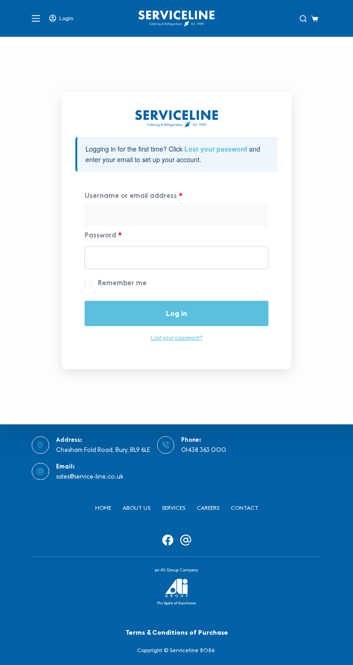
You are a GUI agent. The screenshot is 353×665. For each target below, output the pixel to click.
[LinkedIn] (185, 540)
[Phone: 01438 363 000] (166, 445)
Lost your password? (177, 337)
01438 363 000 (203, 449)
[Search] (303, 18)
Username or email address (133, 195)
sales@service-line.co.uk (90, 476)
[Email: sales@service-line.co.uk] (40, 471)
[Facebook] (167, 540)
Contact (244, 507)
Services (173, 507)
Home (103, 507)
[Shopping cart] (316, 18)
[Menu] (36, 18)
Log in (176, 313)
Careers (208, 507)
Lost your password (215, 148)
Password (103, 235)
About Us (136, 507)
